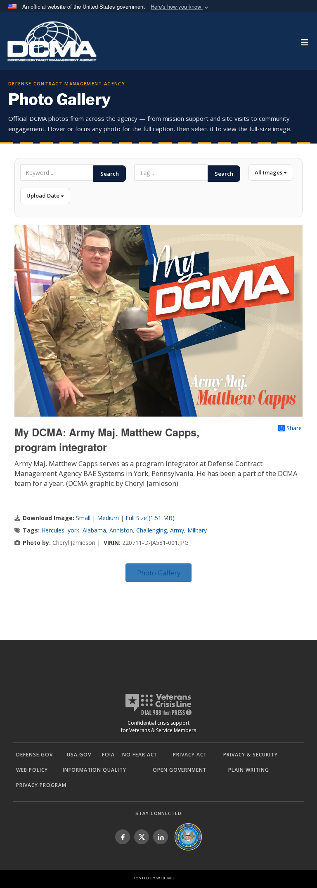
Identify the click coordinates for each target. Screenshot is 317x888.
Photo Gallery (158, 572)
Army (177, 530)
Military (197, 530)
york (73, 530)
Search (109, 173)
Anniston (121, 530)
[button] (180, 6)
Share (294, 428)
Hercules (52, 530)
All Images (269, 172)
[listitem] (122, 836)
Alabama (94, 530)
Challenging (151, 530)
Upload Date (43, 195)
